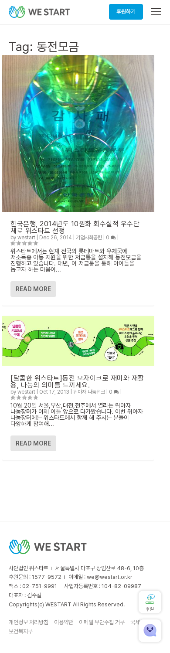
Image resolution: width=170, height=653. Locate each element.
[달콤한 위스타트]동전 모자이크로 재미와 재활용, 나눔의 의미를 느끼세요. (77, 381)
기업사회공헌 (89, 238)
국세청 (137, 622)
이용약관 (63, 622)
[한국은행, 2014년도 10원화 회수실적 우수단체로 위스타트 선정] (78, 133)
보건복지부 (21, 631)
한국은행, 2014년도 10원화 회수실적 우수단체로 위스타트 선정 (74, 227)
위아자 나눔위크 (89, 392)
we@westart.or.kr (110, 577)
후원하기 (126, 11)
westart (26, 238)
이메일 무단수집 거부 (102, 622)
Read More (33, 289)
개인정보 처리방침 (28, 622)
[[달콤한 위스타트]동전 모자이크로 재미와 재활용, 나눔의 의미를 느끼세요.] (78, 341)
